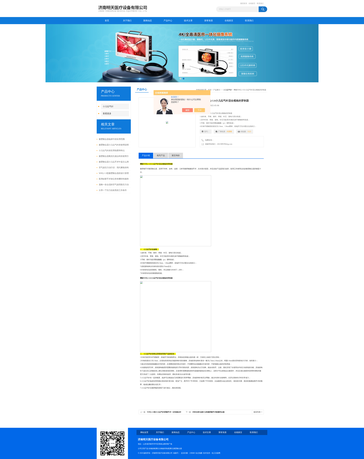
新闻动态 (147, 20)
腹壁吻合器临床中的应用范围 (112, 139)
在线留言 (252, 3)
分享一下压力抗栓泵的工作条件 (113, 190)
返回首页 (243, 3)
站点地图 (199, 453)
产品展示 (216, 90)
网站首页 (144, 432)
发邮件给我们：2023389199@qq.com (218, 144)
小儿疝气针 (108, 106)
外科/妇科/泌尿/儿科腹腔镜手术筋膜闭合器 (209, 412)
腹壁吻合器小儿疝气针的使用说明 (114, 145)
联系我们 (260, 3)
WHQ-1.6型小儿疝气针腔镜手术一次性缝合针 (164, 412)
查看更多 (107, 113)
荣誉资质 (208, 20)
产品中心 (168, 20)
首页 (107, 20)
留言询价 (176, 155)
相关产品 (161, 155)
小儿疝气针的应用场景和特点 (112, 150)
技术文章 (188, 20)
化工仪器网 (216, 453)
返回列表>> (258, 412)
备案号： (176, 453)
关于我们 (127, 20)
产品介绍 (146, 155)
